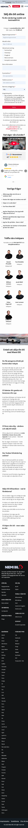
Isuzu (3, 704)
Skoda (3, 790)
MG (2, 749)
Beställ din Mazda (6, 589)
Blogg (3, 619)
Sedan (16, 649)
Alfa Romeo (4, 643)
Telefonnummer (7, 80)
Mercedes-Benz (5, 747)
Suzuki (3, 801)
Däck (16, 603)
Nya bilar (4, 592)
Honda (3, 698)
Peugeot (4, 767)
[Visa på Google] (5, 165)
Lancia (3, 724)
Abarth (3, 635)
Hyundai (4, 701)
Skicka (14, 107)
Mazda (3, 744)
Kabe (3, 715)
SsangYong (4, 795)
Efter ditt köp (24, 821)
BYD (3, 661)
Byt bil (16, 586)
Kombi (16, 640)
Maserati (4, 738)
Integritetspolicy (7, 93)
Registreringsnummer (9, 34)
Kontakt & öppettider (20, 624)
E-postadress (6, 73)
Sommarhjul (8, 50)
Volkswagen (4, 810)
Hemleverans (18, 608)
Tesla (3, 804)
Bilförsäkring (18, 600)
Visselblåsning (15, 821)
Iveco (3, 706)
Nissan (3, 761)
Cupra (3, 675)
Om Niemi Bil (5, 611)
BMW (3, 658)
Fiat (2, 689)
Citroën (3, 672)
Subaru (3, 798)
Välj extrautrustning (8, 48)
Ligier (3, 732)
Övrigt (16, 646)
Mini (3, 752)
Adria (3, 638)
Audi (3, 652)
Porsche (4, 772)
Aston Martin (5, 649)
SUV (16, 658)
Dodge (3, 681)
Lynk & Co (4, 735)
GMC (3, 695)
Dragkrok (7, 55)
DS (2, 683)
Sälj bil (16, 589)
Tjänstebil (4, 595)
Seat (3, 787)
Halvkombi (17, 638)
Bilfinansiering (18, 597)
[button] (2, 171)
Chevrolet (4, 666)
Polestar (4, 769)
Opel (3, 764)
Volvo (3, 813)
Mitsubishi (4, 755)
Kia (2, 718)
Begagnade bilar (5, 586)
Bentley (3, 655)
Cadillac (3, 663)
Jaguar (3, 709)
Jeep (3, 712)
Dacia (3, 678)
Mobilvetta (4, 758)
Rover (3, 781)
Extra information (7, 64)
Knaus (3, 721)
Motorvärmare (9, 58)
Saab (3, 784)
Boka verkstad (5, 603)
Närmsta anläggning (8, 86)
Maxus (3, 741)
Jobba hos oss (18, 616)
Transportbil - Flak (19, 661)
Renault (3, 778)
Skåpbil (17, 652)
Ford (3, 692)
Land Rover (4, 726)
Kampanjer (16, 6)
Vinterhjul (7, 53)
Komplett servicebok (11, 60)
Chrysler (4, 669)
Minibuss (17, 643)
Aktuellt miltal (6, 41)
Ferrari (3, 686)
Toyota (3, 807)
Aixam (3, 640)
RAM (3, 775)
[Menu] (22, 6)
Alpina (3, 646)
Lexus (3, 729)
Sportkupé (17, 655)
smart (3, 792)
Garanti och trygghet (20, 606)
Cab (16, 635)
